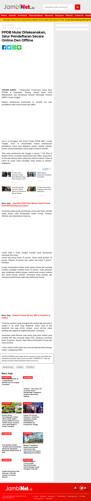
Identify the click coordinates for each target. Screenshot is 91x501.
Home (4, 15)
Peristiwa (22, 15)
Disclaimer (51, 496)
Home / (4, 25)
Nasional (59, 15)
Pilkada (69, 15)
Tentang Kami (39, 498)
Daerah (12, 15)
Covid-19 (79, 15)
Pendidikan (10, 25)
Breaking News (8, 367)
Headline (20, 367)
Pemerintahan (36, 15)
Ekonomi (49, 15)
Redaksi (43, 496)
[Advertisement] (27, 123)
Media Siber (61, 496)
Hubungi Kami (72, 496)
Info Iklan (82, 496)
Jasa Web (49, 498)
